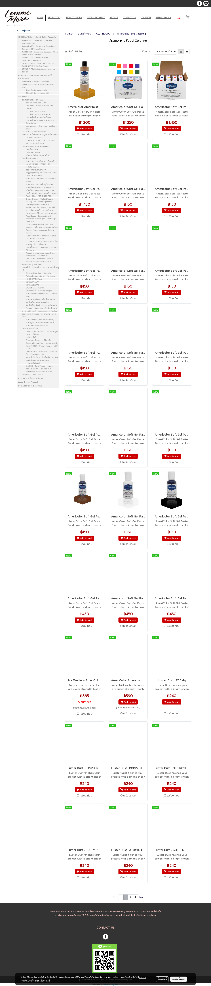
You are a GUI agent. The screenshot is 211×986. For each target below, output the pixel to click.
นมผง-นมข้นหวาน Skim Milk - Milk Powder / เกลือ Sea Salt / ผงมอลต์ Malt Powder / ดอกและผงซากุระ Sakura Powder (42, 228)
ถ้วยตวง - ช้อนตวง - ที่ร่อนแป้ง (38, 340)
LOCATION (146, 17)
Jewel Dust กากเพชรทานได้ (36, 90)
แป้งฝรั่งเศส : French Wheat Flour (40, 187)
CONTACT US (129, 17)
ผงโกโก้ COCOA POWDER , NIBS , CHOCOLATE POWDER (35, 59)
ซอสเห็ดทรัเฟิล (32, 149)
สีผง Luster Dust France (40, 114)
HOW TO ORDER (74, 17)
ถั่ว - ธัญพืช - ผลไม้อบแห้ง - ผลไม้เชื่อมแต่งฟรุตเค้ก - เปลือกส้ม (42, 243)
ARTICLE (114, 17)
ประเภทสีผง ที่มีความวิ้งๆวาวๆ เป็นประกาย (39, 107)
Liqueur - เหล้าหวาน (34, 137)
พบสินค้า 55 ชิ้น (73, 51)
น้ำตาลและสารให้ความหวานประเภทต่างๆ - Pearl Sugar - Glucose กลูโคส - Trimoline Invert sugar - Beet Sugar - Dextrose (42, 217)
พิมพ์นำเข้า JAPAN (33, 282)
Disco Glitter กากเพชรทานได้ (37, 93)
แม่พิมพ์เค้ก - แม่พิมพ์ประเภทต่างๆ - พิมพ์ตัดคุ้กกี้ (40, 269)
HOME (40, 17)
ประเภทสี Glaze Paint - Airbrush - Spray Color (40, 121)
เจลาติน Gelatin (32, 167)
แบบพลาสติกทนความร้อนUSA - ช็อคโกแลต (41, 295)
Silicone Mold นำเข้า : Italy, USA (38, 273)
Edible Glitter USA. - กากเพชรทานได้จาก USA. (38, 86)
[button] (178, 17)
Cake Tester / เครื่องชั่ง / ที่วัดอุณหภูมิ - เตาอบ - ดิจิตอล (42, 333)
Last (141, 897)
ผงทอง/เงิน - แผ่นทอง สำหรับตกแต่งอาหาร (41, 180)
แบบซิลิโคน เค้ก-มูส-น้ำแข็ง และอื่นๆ (40, 299)
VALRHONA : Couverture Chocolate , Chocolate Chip (37, 42)
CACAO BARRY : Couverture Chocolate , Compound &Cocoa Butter (39, 47)
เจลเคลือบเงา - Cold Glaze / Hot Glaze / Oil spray (42, 248)
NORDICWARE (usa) (34, 279)
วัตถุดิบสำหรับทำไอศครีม (36, 169)
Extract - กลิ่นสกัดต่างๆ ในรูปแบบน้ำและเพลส (40, 134)
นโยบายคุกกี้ (45, 980)
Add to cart (85, 128)
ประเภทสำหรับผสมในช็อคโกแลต (38, 117)
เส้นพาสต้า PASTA (33, 152)
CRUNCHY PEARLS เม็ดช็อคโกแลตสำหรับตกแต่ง (38, 70)
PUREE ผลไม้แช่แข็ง (34, 175)
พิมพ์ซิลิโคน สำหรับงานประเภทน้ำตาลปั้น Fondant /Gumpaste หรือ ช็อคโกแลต (41, 307)
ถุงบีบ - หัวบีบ (31, 337)
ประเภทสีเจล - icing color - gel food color (41, 127)
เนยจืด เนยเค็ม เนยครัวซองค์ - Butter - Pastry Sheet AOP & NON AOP (42, 194)
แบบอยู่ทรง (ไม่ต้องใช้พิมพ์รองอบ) (40, 322)
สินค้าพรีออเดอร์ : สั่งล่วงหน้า (30, 385)
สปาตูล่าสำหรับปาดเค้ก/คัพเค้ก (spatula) (42, 357)
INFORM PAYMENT (96, 17)
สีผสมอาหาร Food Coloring (33, 99)
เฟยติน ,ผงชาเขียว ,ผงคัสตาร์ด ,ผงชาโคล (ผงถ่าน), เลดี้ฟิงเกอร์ (41, 237)
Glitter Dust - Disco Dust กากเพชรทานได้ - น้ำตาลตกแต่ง (35, 76)
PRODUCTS (54, 17)
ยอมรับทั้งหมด (178, 979)
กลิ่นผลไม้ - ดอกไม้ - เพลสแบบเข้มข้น (41, 140)
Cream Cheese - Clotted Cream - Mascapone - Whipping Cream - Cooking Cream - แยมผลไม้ (40, 202)
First (115, 897)
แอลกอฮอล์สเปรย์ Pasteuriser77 (39, 261)
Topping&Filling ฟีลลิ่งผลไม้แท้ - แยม (41, 172)
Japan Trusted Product (28, 382)
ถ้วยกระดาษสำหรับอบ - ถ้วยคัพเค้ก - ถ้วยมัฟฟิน (39, 315)
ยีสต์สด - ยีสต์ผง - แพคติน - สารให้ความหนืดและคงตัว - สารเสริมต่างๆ (40, 209)
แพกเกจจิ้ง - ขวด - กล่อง (32, 374)
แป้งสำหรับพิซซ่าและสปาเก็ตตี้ (37, 155)
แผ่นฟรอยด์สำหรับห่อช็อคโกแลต (39, 371)
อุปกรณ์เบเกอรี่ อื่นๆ (30, 328)
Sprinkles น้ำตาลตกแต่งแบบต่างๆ (35, 81)
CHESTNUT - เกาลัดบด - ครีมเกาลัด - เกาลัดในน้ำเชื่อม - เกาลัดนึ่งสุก (41, 162)
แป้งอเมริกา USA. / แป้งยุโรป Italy (39, 184)
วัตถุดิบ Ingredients (30, 158)
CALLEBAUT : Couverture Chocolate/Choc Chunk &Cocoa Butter (40, 53)
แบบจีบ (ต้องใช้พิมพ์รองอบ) (37, 325)
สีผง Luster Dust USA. (39, 111)
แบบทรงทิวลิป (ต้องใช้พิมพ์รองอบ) (40, 319)
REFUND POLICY (163, 17)
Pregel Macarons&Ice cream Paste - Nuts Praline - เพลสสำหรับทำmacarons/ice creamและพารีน (41, 256)
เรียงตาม (147, 51)
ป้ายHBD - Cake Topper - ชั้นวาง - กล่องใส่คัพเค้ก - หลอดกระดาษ (40, 367)
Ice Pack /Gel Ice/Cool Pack (34, 131)
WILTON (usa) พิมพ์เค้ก (35, 287)
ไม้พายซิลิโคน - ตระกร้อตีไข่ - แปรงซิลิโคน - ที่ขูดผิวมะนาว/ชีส (41, 353)
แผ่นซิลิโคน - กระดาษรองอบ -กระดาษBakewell (37, 361)
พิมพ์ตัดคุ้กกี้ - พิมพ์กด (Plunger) (39, 290)
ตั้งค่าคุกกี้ (162, 979)
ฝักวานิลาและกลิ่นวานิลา (35, 143)
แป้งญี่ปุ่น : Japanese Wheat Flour (40, 190)
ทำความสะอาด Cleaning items (30, 378)
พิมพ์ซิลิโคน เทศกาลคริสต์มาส (38, 302)
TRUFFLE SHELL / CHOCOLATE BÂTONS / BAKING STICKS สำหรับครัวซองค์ (39, 65)
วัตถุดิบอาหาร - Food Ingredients (36, 146)
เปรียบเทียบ (86, 134)
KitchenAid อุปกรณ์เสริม (32, 264)
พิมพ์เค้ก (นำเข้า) (32, 285)
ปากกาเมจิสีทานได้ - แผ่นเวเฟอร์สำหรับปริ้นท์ (39, 311)
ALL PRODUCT (24, 96)
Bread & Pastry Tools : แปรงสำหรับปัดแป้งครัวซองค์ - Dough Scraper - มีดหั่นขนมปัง (42, 346)
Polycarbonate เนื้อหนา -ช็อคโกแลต (40, 276)
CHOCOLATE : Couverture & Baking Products (37, 37)
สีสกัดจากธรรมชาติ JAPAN (36, 102)
